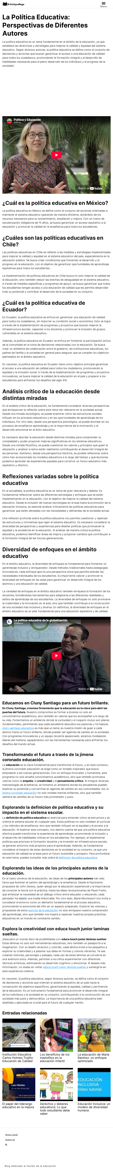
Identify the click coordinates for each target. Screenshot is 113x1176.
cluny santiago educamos (18, 728)
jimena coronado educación (19, 792)
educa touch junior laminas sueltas (64, 967)
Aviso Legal (11, 1134)
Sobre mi (10, 1139)
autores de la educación (43, 910)
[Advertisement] (56, 92)
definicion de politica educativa (78, 857)
